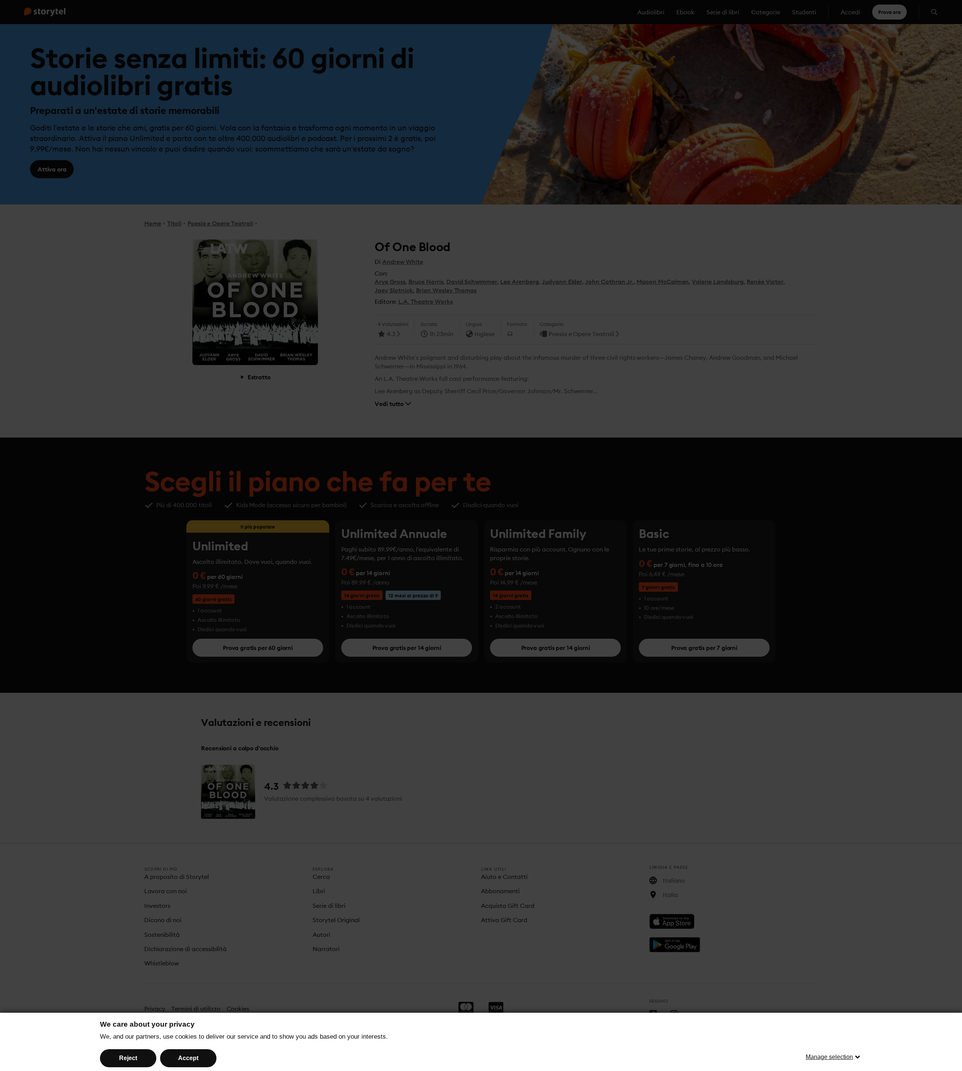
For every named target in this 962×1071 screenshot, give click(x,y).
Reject (128, 1058)
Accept (188, 1058)
